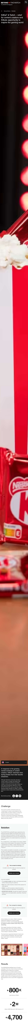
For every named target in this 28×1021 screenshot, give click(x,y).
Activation (13, 11)
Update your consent (14, 873)
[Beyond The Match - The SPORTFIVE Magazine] (10, 3)
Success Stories (7, 11)
